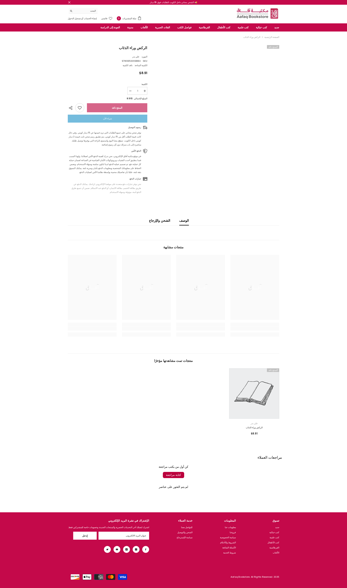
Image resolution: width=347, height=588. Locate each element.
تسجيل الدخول (74, 18)
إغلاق (69, 2)
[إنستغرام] (136, 549)
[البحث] (83, 11)
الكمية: (144, 84)
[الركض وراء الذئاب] (254, 393)
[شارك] (71, 108)
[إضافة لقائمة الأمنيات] (79, 107)
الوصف (184, 220)
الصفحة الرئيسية (271, 37)
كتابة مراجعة (173, 475)
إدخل (85, 535)
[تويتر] (107, 549)
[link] (254, 329)
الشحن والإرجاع (159, 220)
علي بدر (135, 56)
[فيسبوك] (145, 549)
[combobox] (86, 11)
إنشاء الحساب (90, 18)
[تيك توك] (126, 549)
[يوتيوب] (116, 549)
